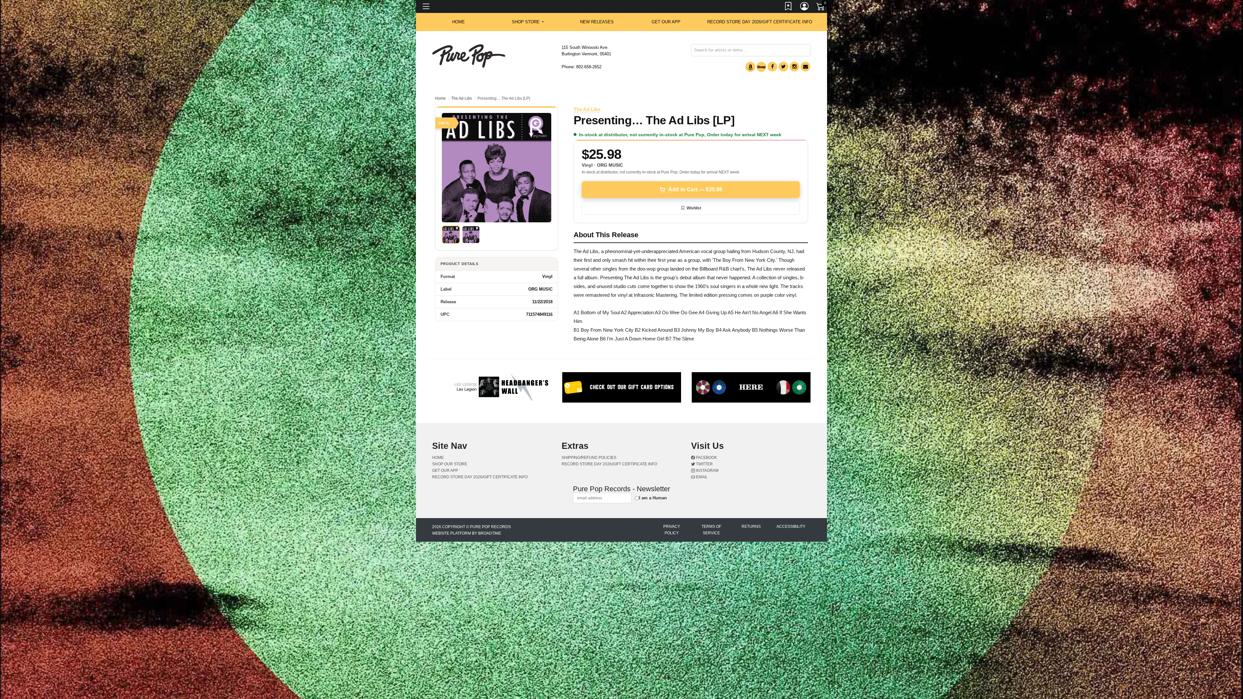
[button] (528, 22)
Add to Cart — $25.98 (695, 189)
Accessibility (791, 526)
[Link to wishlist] (788, 7)
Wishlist (694, 208)
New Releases (597, 21)
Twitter (704, 464)
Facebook (706, 457)
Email (701, 477)
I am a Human (653, 497)
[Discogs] (761, 66)
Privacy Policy (671, 529)
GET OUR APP (666, 21)
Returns (751, 526)
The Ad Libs (461, 98)
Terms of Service (711, 529)
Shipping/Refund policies (589, 457)
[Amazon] (750, 66)
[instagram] (794, 66)
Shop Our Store (449, 464)
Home (440, 98)
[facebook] (772, 66)
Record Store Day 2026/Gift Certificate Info (759, 21)
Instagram (707, 470)
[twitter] (783, 66)
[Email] (805, 66)
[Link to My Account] (804, 7)
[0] (821, 8)
